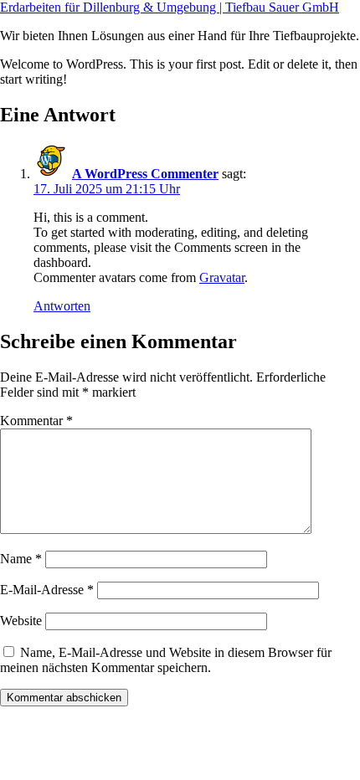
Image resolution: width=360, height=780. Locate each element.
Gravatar (221, 277)
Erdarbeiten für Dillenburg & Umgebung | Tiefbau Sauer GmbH (169, 7)
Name (21, 559)
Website (21, 620)
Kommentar (36, 420)
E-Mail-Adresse (47, 589)
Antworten (61, 306)
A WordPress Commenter (145, 174)
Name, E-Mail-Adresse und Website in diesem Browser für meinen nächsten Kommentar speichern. (166, 660)
